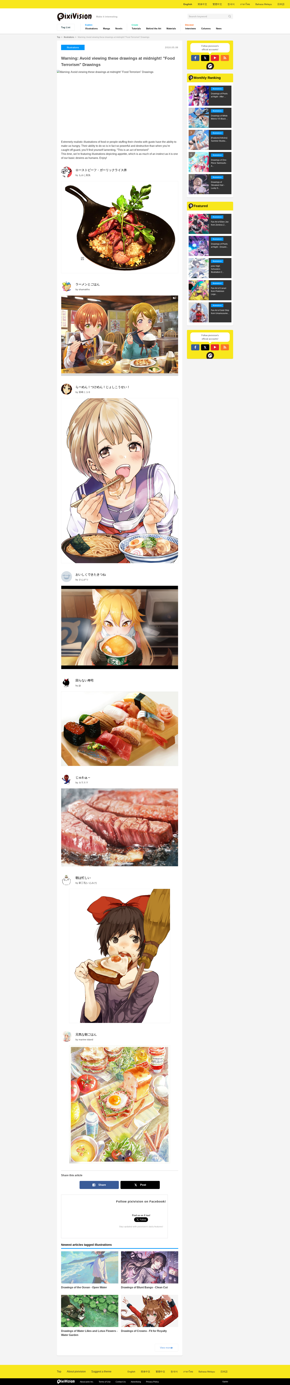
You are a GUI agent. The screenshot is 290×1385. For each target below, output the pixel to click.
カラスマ (83, 782)
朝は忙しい (83, 877)
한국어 (231, 4)
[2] (119, 374)
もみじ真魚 (84, 175)
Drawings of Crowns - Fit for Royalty (144, 1331)
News (219, 28)
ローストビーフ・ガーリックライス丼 (101, 170)
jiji (80, 685)
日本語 (280, 4)
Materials (171, 28)
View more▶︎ (166, 1347)
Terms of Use (105, 1382)
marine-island (86, 1039)
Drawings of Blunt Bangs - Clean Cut (144, 1287)
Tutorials (136, 28)
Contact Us (121, 1382)
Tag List (65, 27)
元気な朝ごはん (86, 1034)
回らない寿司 (85, 680)
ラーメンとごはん (88, 284)
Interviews (190, 28)
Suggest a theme (101, 1371)
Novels (118, 28)
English (187, 4)
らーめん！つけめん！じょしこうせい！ (103, 387)
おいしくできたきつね (91, 574)
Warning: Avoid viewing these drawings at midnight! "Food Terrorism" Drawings (113, 37)
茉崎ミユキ (84, 392)
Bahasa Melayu (263, 4)
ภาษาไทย (245, 4)
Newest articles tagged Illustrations (86, 1244)
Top (58, 37)
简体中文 (202, 4)
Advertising (136, 1382)
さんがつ (83, 579)
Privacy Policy (152, 1382)
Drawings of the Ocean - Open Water (84, 1287)
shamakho (84, 289)
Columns (206, 28)
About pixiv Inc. (87, 1382)
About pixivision (76, 1371)
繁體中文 (217, 4)
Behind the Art (153, 28)
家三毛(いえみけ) (88, 883)
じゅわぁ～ (83, 777)
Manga (106, 28)
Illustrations (91, 28)
